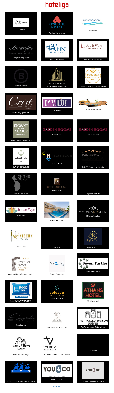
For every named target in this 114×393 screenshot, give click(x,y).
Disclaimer (57, 386)
